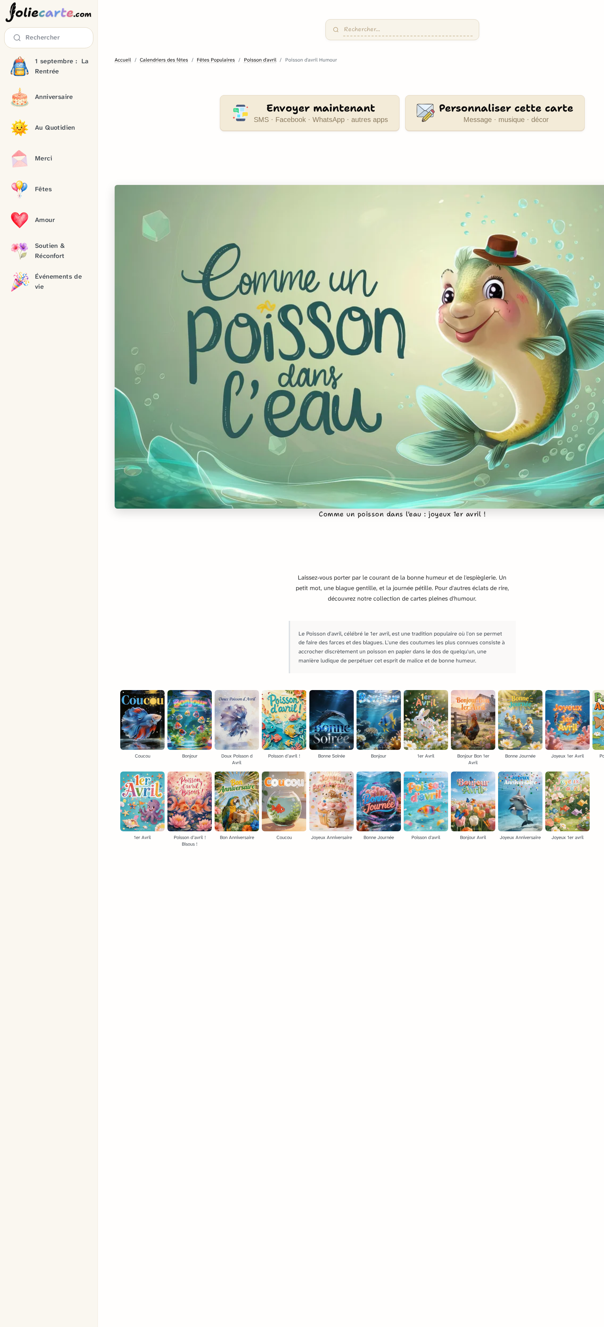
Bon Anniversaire (237, 837)
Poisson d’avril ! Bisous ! (190, 840)
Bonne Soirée (331, 756)
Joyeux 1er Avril (567, 756)
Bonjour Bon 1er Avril (473, 759)
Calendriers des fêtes (164, 60)
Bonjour (189, 756)
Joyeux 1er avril (568, 837)
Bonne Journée (520, 756)
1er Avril (425, 756)
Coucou (142, 756)
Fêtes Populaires (216, 60)
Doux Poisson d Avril (237, 759)
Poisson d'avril (260, 60)
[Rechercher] (336, 29)
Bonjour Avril (473, 837)
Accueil (123, 60)
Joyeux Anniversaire (331, 837)
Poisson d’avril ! (284, 756)
